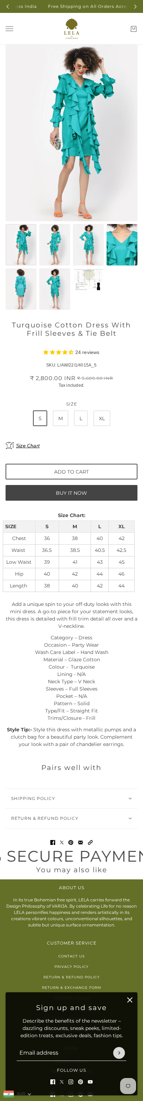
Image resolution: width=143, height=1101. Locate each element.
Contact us (71, 956)
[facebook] (53, 1082)
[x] (62, 1082)
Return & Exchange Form (71, 987)
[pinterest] (80, 1082)
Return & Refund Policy (71, 977)
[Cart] (133, 29)
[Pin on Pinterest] (71, 842)
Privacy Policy (71, 966)
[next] (135, 6)
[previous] (7, 6)
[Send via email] (80, 842)
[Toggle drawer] (9, 28)
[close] (129, 999)
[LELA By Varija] (71, 28)
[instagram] (71, 1082)
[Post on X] (62, 842)
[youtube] (90, 1082)
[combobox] (17, 1094)
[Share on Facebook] (53, 842)
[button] (90, 842)
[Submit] (119, 1053)
